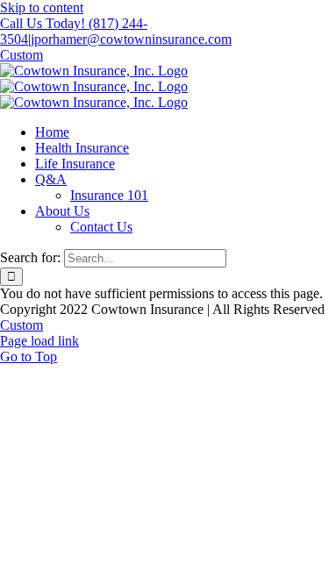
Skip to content (41, 7)
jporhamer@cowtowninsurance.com (131, 39)
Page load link (39, 340)
